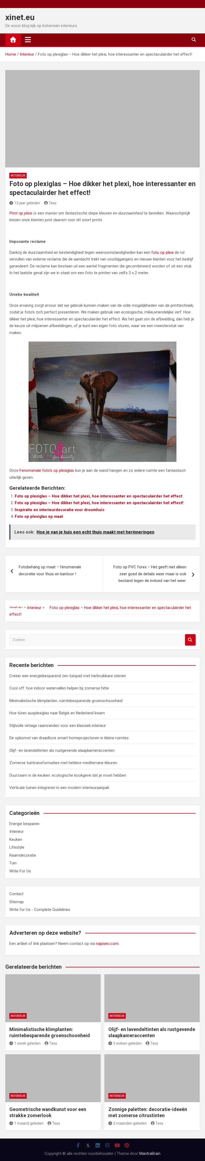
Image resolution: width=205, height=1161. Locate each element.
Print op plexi (21, 213)
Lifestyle (16, 847)
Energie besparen (24, 823)
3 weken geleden (127, 1043)
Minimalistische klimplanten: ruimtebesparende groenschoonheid (66, 700)
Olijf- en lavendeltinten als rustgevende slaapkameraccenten (62, 750)
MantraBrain (149, 1153)
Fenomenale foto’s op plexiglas (46, 470)
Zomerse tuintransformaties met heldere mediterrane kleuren (63, 762)
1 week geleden (27, 1043)
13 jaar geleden (27, 203)
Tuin (13, 863)
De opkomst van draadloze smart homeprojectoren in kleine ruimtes (69, 737)
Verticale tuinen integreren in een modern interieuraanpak (59, 787)
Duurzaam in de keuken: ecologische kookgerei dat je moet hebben (67, 775)
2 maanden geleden (130, 1123)
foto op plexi (162, 252)
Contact (16, 893)
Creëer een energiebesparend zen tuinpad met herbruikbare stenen (67, 675)
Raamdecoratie (22, 855)
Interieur (18, 175)
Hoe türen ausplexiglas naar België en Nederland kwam (57, 713)
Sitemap (16, 901)
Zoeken (190, 640)
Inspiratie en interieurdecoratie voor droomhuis (59, 509)
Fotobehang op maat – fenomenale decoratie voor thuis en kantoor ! (50, 570)
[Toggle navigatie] (28, 39)
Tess (53, 203)
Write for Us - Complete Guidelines (39, 909)
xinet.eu (20, 17)
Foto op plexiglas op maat (39, 516)
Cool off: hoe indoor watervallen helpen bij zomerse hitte (59, 688)
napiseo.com (107, 943)
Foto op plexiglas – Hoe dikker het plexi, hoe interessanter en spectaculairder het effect (98, 496)
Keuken (15, 839)
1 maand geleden (29, 1123)
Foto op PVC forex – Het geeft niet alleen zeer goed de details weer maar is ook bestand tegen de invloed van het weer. (149, 574)
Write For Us (20, 871)
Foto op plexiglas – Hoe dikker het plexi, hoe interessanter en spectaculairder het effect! (99, 502)
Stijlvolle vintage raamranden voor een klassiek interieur (57, 725)
